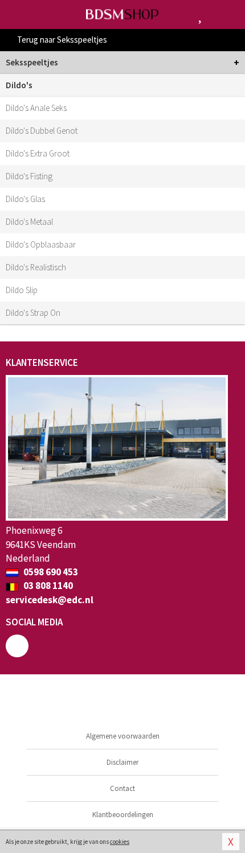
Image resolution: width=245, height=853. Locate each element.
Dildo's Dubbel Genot (41, 130)
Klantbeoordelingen (122, 814)
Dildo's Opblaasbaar (41, 244)
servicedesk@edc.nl (49, 600)
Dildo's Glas (25, 198)
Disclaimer (122, 762)
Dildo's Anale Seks (36, 107)
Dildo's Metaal (29, 221)
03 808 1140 (47, 585)
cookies (119, 842)
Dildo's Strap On (33, 312)
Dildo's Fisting (29, 176)
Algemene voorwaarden (123, 736)
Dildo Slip (22, 290)
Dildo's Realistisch (36, 267)
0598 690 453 (50, 572)
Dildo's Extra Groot (38, 153)
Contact (122, 788)
